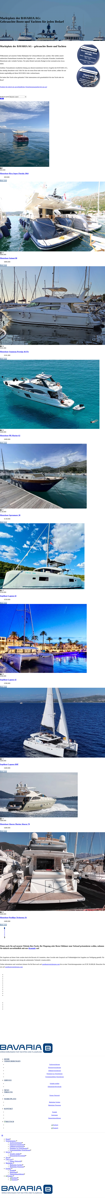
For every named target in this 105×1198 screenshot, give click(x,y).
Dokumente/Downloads (54, 1086)
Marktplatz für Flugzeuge (13, 989)
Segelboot (4, 596)
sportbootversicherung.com (51, 964)
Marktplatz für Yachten (12, 987)
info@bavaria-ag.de (7, 1032)
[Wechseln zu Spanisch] (54, 1128)
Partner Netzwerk (55, 1095)
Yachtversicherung (11, 977)
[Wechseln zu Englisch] (54, 1125)
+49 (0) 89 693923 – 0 (12, 1026)
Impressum (8, 1003)
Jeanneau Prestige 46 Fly (19, 352)
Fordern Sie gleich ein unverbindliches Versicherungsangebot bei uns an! (23, 87)
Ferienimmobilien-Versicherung (15, 985)
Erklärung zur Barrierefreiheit (15, 1007)
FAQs (6, 993)
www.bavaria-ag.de (7, 1034)
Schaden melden (54, 1083)
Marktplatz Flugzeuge (54, 1105)
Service (8, 1080)
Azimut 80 (13, 258)
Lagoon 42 (12, 596)
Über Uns (8, 1092)
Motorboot (4, 173)
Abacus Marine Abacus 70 (19, 824)
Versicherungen (12, 1061)
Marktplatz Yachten (54, 1102)
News (6, 991)
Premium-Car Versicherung (14, 983)
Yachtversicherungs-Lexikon (14, 995)
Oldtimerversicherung (12, 981)
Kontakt (32, 948)
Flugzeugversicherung (12, 979)
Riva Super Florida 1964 (19, 173)
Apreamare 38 (14, 515)
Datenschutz (8, 1005)
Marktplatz (10, 1099)
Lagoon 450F (13, 764)
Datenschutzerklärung (54, 1118)
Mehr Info (3, 180)
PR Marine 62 (14, 435)
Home (6, 975)
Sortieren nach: (4, 96)
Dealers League (31, 1038)
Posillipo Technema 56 (18, 917)
